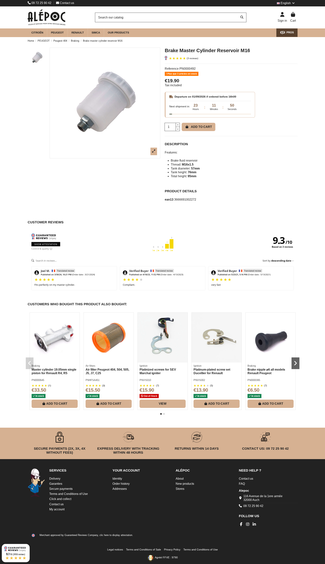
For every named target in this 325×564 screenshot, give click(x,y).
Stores (180, 488)
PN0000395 (254, 380)
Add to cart (201, 126)
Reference (172, 68)
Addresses (119, 488)
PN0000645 (38, 380)
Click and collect (60, 499)
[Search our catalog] (241, 17)
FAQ (242, 483)
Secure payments (61, 488)
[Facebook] (241, 524)
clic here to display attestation (115, 535)
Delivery (54, 478)
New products (185, 483)
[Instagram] (247, 524)
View (162, 403)
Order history (121, 483)
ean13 (169, 199)
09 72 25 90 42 (41, 3)
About (180, 478)
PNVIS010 (145, 380)
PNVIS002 (199, 380)
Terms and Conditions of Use (68, 493)
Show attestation (45, 244)
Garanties (55, 483)
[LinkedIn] (254, 524)
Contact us (66, 3)
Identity (117, 478)
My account (57, 509)
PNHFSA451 (92, 380)
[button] (161, 414)
